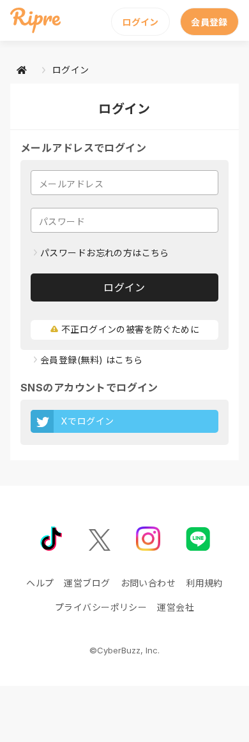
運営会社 (175, 607)
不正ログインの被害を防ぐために (130, 329)
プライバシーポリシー (101, 607)
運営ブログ (87, 583)
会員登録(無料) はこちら (91, 359)
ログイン (140, 22)
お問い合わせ (148, 583)
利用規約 (204, 583)
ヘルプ (40, 583)
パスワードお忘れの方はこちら (104, 252)
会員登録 (209, 22)
